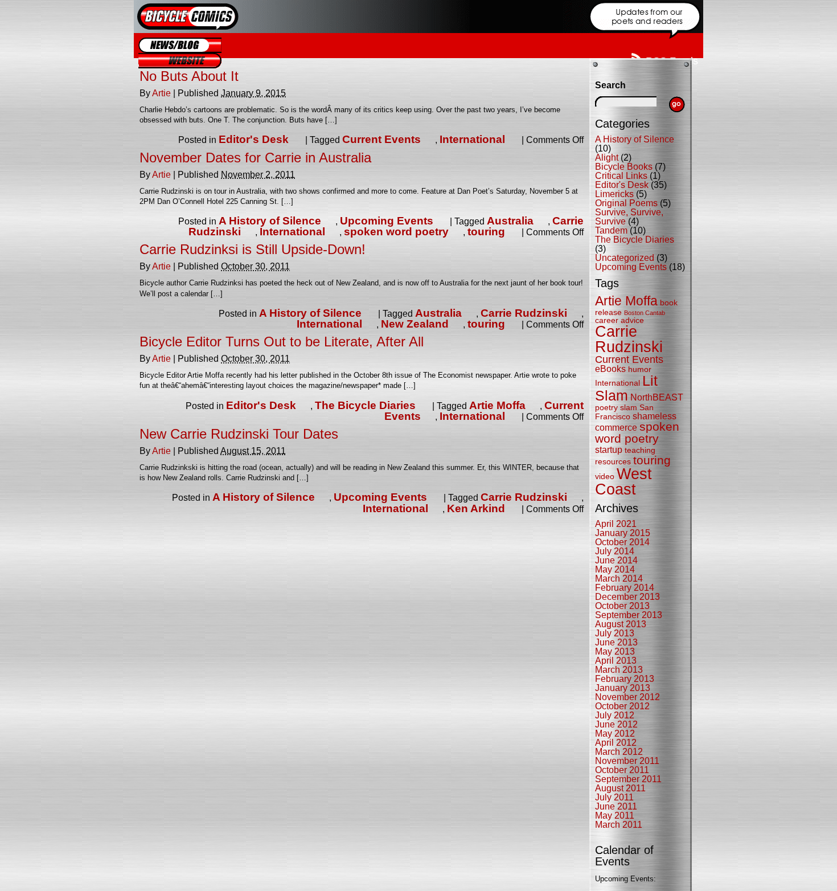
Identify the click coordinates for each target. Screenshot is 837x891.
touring (486, 232)
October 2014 (622, 542)
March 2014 (619, 578)
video (604, 476)
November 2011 (627, 761)
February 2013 (624, 679)
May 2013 (615, 651)
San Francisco (624, 412)
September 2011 (628, 779)
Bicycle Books (624, 166)
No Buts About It (189, 76)
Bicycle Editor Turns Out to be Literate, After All (282, 341)
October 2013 (622, 606)
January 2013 (622, 688)
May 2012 (615, 733)
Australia (510, 221)
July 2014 (614, 551)
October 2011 (622, 770)
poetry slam (616, 407)
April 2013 (616, 660)
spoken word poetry (396, 232)
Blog (179, 45)
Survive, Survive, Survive (629, 216)
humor (639, 369)
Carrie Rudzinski (524, 313)
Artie (161, 93)
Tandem (611, 230)
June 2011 (616, 806)
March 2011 (618, 824)
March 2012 (619, 752)
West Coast (623, 481)
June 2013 (616, 642)
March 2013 (619, 670)
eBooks (610, 369)
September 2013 (628, 615)
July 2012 (614, 715)
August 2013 (620, 624)
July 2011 (614, 797)
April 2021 (616, 524)
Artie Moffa (497, 405)
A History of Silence (270, 221)
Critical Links (621, 176)
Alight (606, 157)
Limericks (614, 194)
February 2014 (624, 587)
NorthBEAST (656, 397)
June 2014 (616, 560)
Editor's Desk (254, 139)
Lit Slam (626, 388)
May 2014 (615, 569)
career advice (619, 320)
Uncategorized (624, 258)
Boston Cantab (644, 312)
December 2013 (627, 597)
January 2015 (622, 533)
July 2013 (614, 633)
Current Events (381, 139)
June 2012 (616, 724)
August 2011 (620, 788)
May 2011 (614, 815)
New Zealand (415, 324)
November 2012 (627, 697)
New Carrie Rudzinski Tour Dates (239, 434)
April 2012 (616, 742)
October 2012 (622, 706)
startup (608, 450)
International (472, 139)
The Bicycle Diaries (365, 405)
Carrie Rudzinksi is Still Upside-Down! (253, 249)
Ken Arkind (476, 508)
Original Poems (626, 203)
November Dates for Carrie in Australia (255, 157)
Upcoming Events (386, 221)
